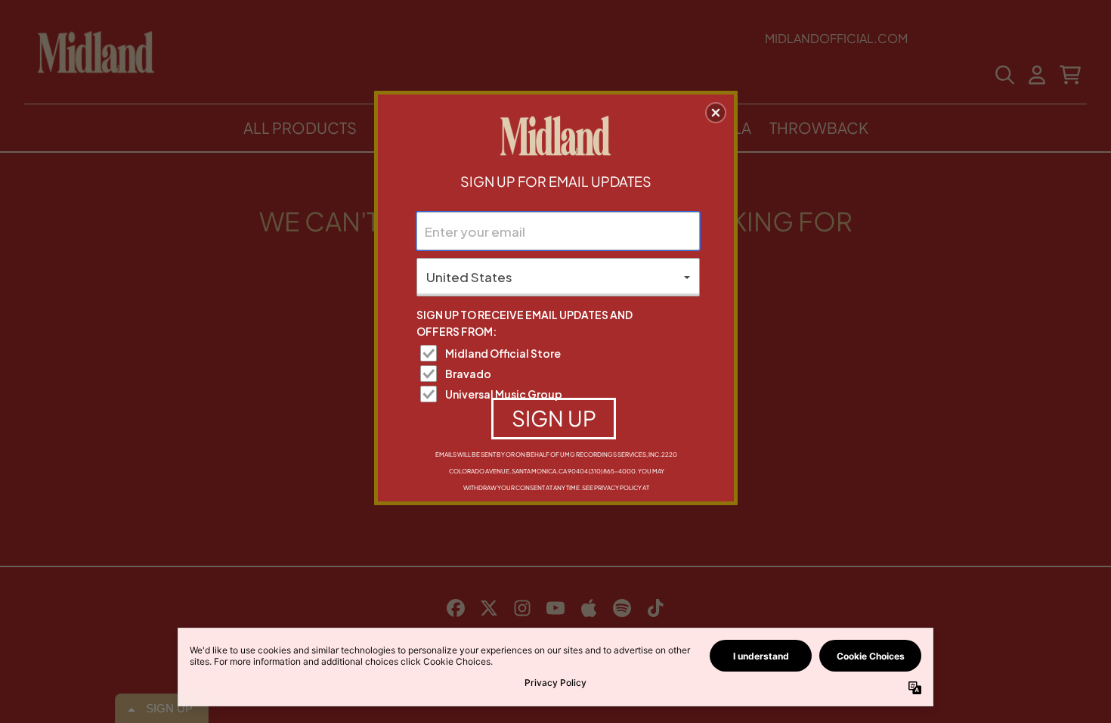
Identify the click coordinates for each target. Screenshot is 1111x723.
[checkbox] (560, 353)
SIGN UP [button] (554, 418)
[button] (716, 113)
